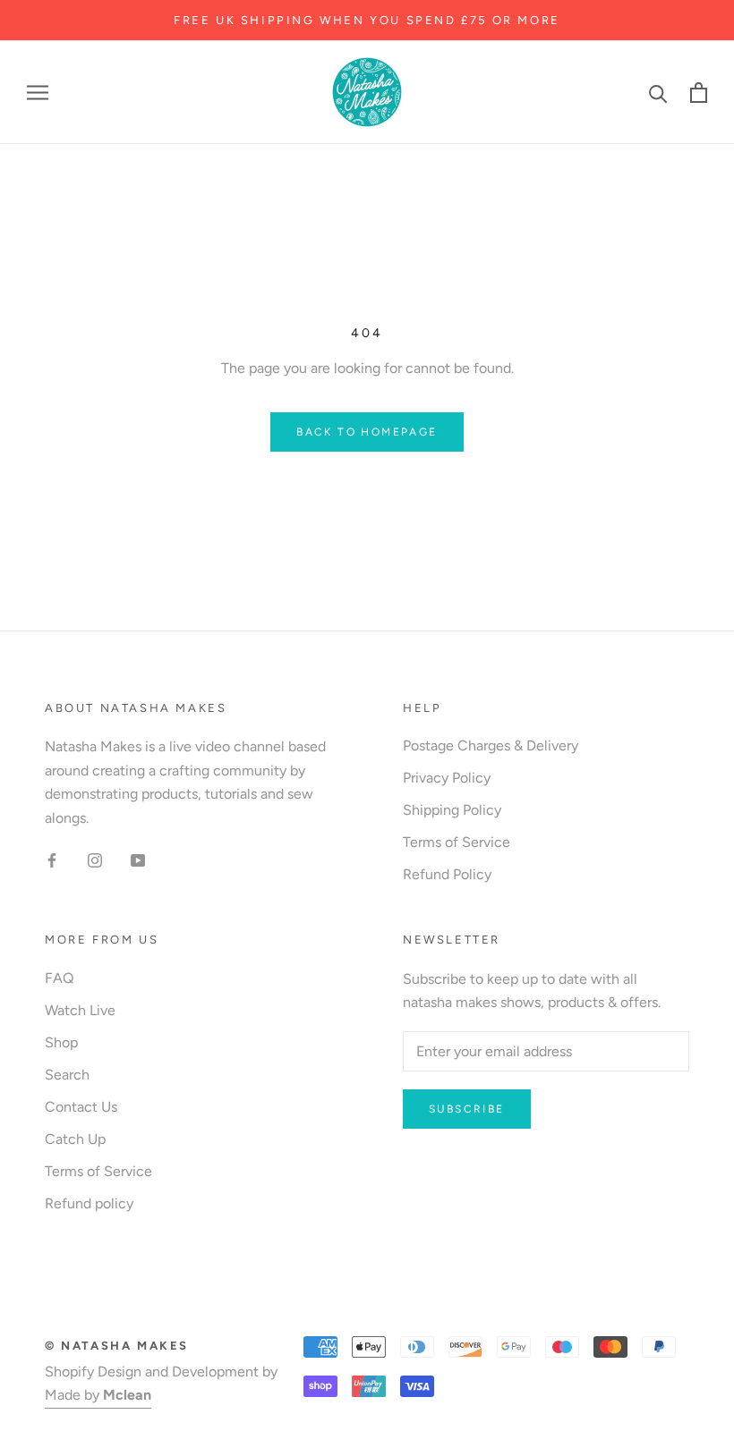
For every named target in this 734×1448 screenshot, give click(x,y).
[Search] (658, 92)
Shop (61, 1042)
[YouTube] (138, 859)
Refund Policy (447, 874)
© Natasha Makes (117, 1345)
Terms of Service (456, 842)
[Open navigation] (37, 93)
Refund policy (89, 1203)
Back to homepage (366, 432)
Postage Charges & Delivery (490, 745)
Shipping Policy (452, 809)
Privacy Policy (447, 777)
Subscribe (467, 1109)
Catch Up (75, 1138)
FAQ (59, 978)
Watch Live (80, 1010)
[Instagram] (95, 859)
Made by (98, 1394)
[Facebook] (52, 859)
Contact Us (81, 1106)
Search (67, 1074)
